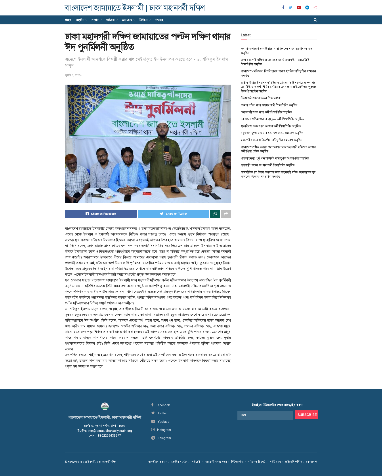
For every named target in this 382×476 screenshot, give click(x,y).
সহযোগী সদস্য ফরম (216, 462)
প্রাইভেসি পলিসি (293, 462)
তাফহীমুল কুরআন (157, 462)
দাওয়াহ (159, 20)
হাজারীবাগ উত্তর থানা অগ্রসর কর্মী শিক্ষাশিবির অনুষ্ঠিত (271, 126)
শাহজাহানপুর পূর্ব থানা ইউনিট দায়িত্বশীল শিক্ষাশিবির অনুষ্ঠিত (275, 158)
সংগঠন (80, 20)
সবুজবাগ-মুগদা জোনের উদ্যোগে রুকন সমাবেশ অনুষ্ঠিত (272, 133)
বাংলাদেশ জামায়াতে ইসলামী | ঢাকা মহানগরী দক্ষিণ (135, 8)
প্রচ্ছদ (68, 20)
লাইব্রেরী (196, 462)
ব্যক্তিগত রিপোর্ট (256, 462)
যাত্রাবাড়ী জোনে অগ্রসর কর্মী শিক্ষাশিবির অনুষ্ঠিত (267, 165)
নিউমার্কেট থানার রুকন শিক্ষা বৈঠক (261, 98)
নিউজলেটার (237, 462)
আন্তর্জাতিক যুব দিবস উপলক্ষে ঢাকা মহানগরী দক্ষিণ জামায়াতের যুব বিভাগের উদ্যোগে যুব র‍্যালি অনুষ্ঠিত (278, 174)
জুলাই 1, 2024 (73, 75)
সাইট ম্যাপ (275, 462)
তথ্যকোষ (127, 20)
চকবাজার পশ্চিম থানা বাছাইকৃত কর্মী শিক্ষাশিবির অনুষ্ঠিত (272, 119)
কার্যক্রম (110, 20)
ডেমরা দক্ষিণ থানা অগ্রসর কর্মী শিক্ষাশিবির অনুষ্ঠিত (269, 105)
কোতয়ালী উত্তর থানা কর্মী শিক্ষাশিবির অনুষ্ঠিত (266, 112)
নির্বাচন (143, 20)
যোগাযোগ (311, 462)
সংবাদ (95, 20)
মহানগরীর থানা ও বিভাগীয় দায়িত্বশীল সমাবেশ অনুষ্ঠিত (271, 140)
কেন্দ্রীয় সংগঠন (179, 462)
